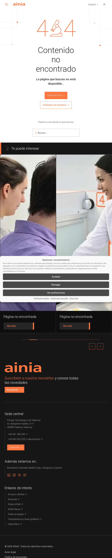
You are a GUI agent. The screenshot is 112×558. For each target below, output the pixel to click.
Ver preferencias (56, 292)
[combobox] (56, 133)
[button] (93, 4)
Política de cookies (41, 298)
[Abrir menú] (6, 4)
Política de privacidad (59, 298)
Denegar (56, 284)
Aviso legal (74, 298)
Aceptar (56, 276)
